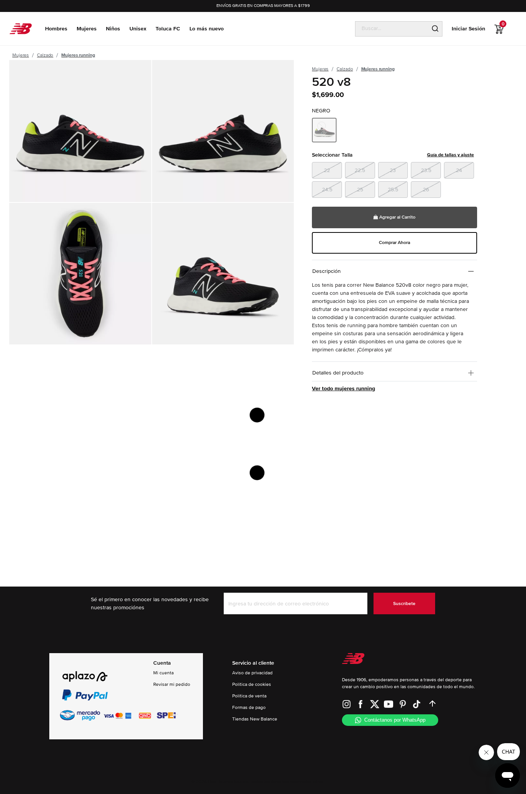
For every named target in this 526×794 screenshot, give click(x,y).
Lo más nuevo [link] (206, 28)
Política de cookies (251, 684)
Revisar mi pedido (171, 684)
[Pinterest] (402, 703)
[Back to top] (432, 703)
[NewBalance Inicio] (20, 28)
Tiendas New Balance (254, 719)
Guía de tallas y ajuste (450, 155)
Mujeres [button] (87, 28)
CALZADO (45, 55)
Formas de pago (249, 707)
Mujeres (20, 55)
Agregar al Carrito (396, 217)
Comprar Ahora (394, 243)
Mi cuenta (163, 673)
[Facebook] (360, 703)
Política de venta (249, 696)
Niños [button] (113, 28)
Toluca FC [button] (168, 28)
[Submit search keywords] (435, 29)
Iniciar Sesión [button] (468, 28)
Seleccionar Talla (393, 155)
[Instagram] (346, 703)
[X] (374, 703)
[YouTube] (388, 703)
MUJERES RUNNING (78, 55)
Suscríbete (404, 604)
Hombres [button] (56, 28)
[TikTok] (416, 703)
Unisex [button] (137, 28)
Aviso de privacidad (252, 673)
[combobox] (391, 28)
